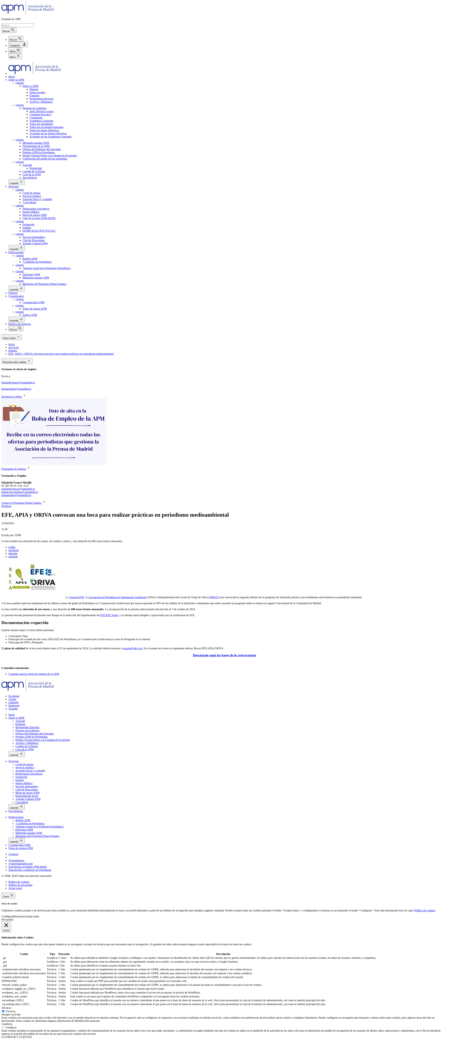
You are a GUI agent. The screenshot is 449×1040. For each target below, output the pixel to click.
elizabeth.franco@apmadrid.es (18, 382)
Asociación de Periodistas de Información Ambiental (117, 597)
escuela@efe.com (132, 648)
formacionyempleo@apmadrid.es (19, 492)
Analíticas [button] (6, 1023)
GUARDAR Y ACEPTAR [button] (16, 1036)
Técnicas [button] (6, 1007)
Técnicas (10, 1011)
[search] (15, 39)
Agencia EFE (76, 597)
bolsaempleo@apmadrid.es (16, 388)
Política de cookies (424, 910)
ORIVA (213, 597)
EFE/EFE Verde (109, 615)
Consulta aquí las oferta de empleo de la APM (33, 673)
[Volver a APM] (27, 13)
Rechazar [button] (19, 916)
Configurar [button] (7, 916)
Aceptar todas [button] (31, 916)
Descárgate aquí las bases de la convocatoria (224, 655)
